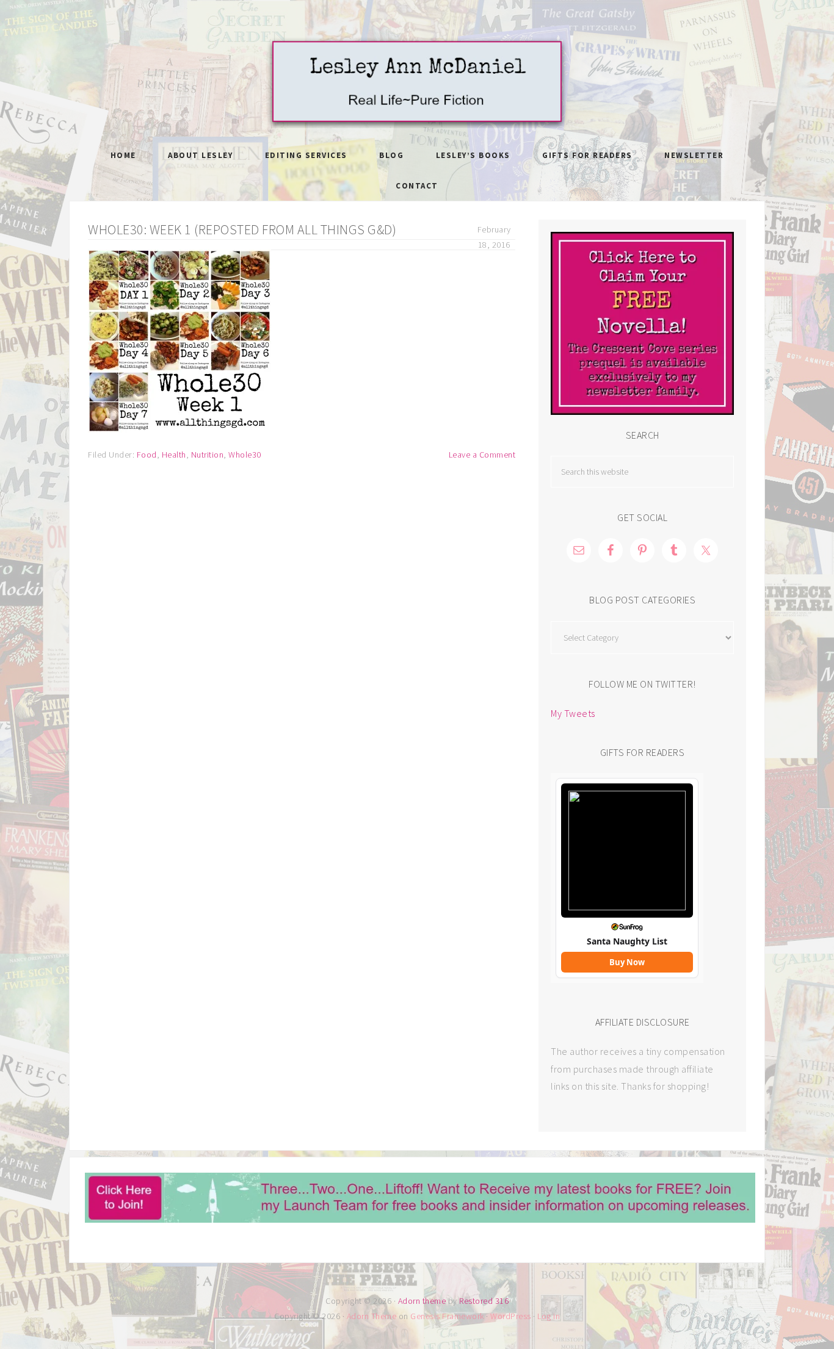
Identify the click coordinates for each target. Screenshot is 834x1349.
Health (174, 454)
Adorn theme (422, 1300)
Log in (548, 1316)
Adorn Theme (372, 1316)
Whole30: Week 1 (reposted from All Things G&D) (242, 229)
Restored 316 (484, 1300)
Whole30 (244, 454)
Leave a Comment (482, 454)
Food (147, 454)
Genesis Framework (447, 1316)
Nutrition (207, 454)
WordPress (510, 1316)
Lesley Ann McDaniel (417, 82)
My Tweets (573, 713)
